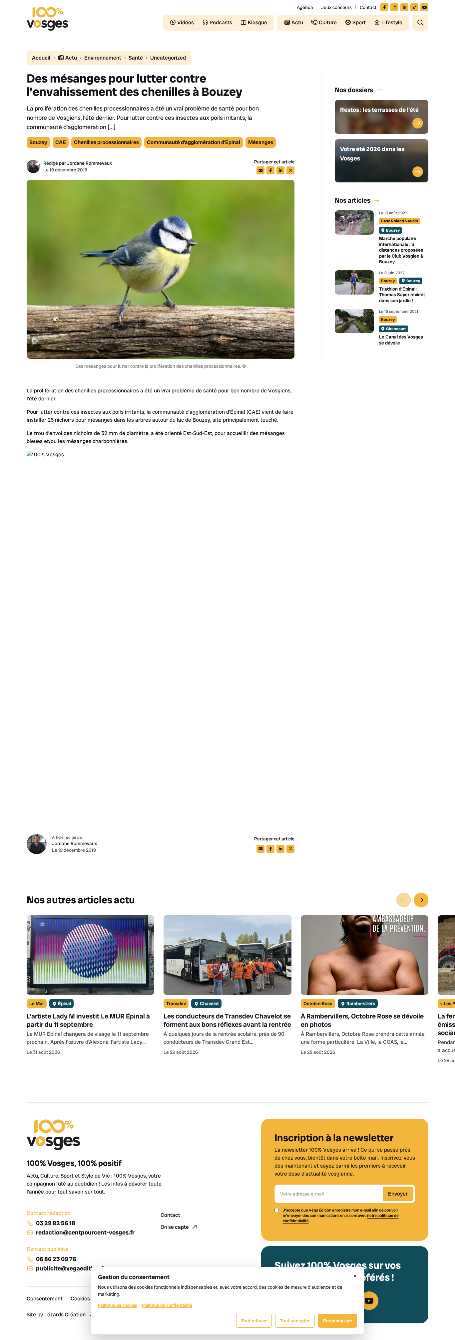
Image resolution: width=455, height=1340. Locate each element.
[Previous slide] (403, 900)
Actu (70, 57)
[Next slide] (421, 900)
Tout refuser (254, 1321)
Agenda (305, 7)
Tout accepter (295, 1321)
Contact (368, 7)
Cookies (80, 1298)
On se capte (175, 1227)
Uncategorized (168, 57)
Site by (56, 1314)
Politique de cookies (117, 1305)
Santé (136, 57)
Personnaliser (337, 1321)
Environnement (102, 57)
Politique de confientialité (167, 1305)
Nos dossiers (354, 90)
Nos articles (352, 200)
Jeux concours (336, 7)
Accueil (41, 57)
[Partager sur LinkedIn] (280, 170)
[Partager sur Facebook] (270, 170)
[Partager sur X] (290, 170)
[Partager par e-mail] (260, 170)
